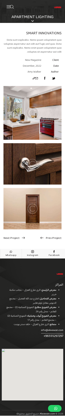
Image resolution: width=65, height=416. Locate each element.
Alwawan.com (47, 414)
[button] (55, 408)
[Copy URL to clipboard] (34, 79)
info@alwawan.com (52, 330)
